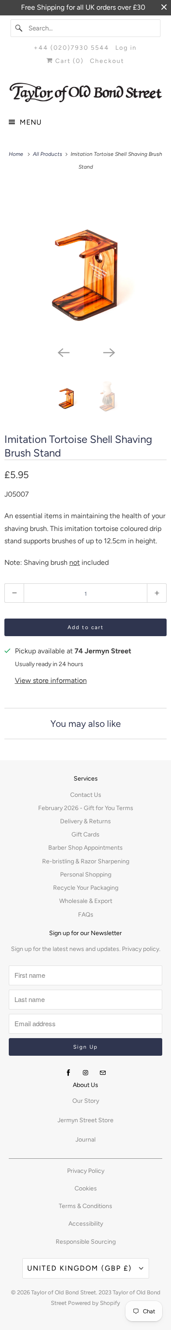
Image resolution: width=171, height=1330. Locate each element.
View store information (51, 680)
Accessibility (85, 1223)
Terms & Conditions (85, 1206)
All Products (48, 154)
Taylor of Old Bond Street (63, 1292)
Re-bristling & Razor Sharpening (85, 861)
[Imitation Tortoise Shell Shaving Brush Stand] (85, 263)
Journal (85, 1139)
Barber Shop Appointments (85, 847)
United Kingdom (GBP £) (81, 1268)
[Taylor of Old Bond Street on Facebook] (68, 1073)
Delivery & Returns (85, 821)
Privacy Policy (85, 1171)
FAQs (85, 914)
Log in (126, 48)
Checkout (107, 61)
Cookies (86, 1188)
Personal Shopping (85, 874)
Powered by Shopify (94, 1303)
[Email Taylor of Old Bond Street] (102, 1073)
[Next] (108, 352)
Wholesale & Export (85, 901)
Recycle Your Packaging (85, 888)
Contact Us (85, 795)
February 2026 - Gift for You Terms (85, 808)
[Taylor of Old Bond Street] (86, 93)
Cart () (68, 61)
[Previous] (62, 352)
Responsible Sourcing (86, 1241)
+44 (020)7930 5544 (71, 48)
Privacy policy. (141, 949)
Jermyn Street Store (85, 1120)
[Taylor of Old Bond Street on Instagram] (85, 1073)
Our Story (85, 1101)
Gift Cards (85, 834)
